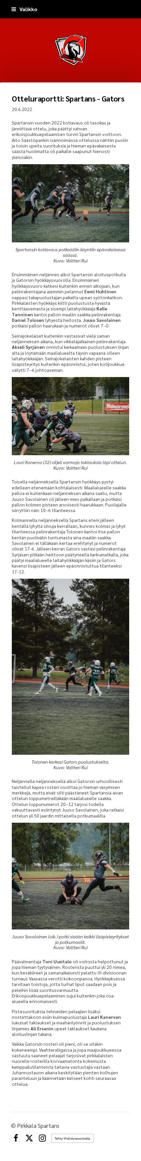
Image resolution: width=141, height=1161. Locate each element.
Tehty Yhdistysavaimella (72, 1138)
